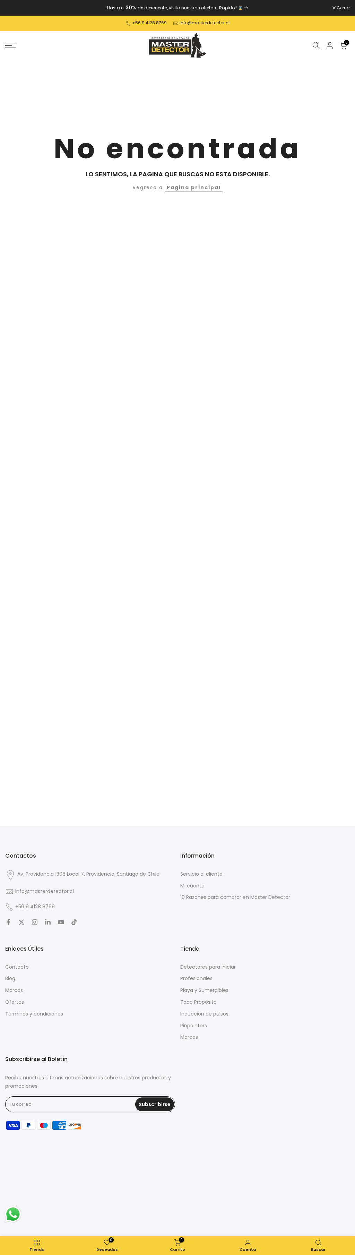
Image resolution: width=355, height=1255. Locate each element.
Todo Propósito (198, 1002)
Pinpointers (193, 1025)
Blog (10, 978)
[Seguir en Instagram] (35, 922)
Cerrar (15, 8)
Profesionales (196, 978)
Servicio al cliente (201, 873)
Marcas (14, 990)
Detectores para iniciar (208, 966)
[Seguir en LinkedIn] (48, 922)
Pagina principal (194, 187)
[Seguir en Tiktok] (74, 922)
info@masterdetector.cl (205, 23)
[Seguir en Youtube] (61, 922)
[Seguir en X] (21, 922)
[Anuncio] (177, 8)
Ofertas (14, 1002)
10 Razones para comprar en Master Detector (235, 897)
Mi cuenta (192, 885)
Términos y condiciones (34, 1013)
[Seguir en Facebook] (8, 922)
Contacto (17, 966)
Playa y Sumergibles (204, 990)
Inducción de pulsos (204, 1013)
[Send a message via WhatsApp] (13, 1214)
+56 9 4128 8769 (149, 23)
